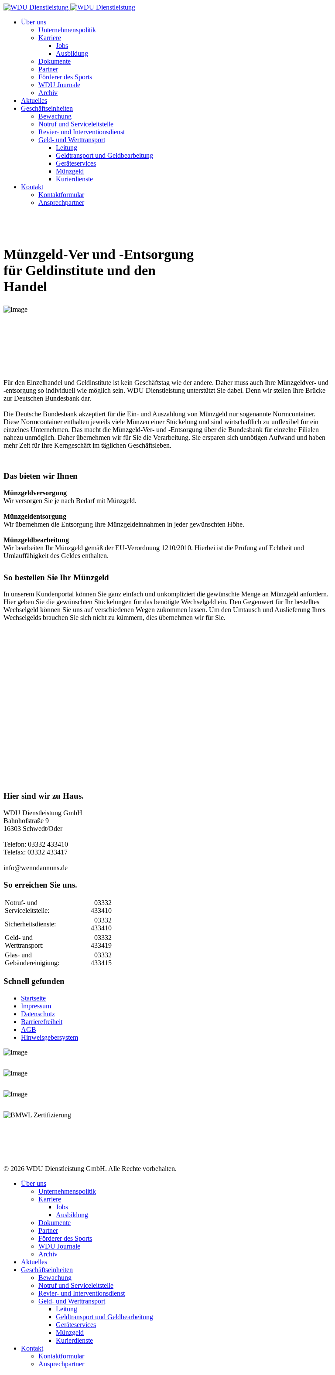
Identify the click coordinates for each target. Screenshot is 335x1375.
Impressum (36, 1006)
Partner (48, 69)
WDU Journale (59, 84)
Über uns (33, 22)
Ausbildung (72, 53)
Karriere (49, 37)
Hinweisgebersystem (49, 1037)
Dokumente (54, 61)
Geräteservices (76, 163)
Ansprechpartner (61, 202)
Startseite (33, 998)
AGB (28, 1029)
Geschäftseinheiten (47, 108)
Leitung (66, 147)
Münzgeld (70, 171)
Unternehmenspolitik (67, 30)
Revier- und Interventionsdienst (81, 132)
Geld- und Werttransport (71, 139)
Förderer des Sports (65, 77)
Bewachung (55, 116)
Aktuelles (34, 100)
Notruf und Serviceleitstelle (75, 124)
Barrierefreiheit (41, 1021)
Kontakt (32, 187)
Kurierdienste (74, 179)
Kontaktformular (61, 194)
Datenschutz (38, 1014)
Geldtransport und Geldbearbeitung (104, 155)
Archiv (48, 92)
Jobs (62, 45)
